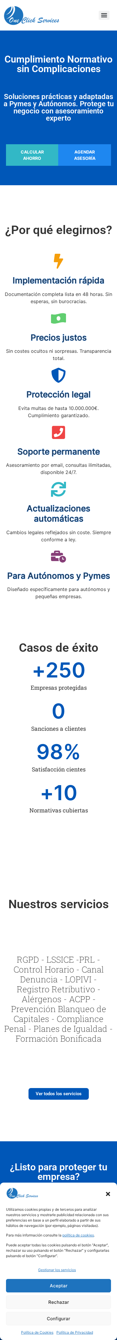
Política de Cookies (37, 1332)
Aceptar (59, 1286)
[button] (108, 1194)
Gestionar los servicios (57, 1270)
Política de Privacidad (74, 1332)
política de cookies (78, 1235)
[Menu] (104, 15)
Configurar (58, 1318)
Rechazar (58, 1302)
